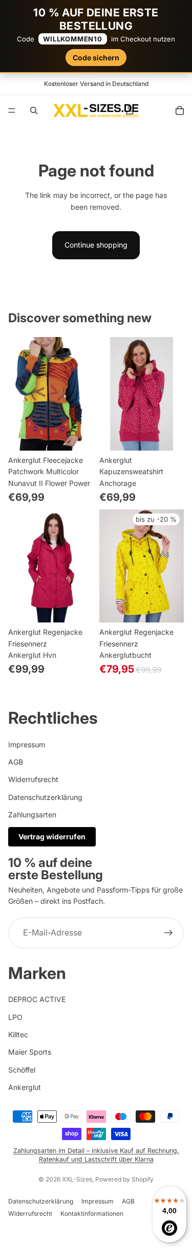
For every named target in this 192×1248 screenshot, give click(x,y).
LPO (15, 1017)
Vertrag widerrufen (52, 836)
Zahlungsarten (32, 814)
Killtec (18, 1034)
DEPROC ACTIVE (37, 999)
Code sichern (96, 57)
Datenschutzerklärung (45, 797)
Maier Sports (29, 1052)
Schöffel (21, 1069)
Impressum (26, 744)
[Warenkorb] (179, 110)
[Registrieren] (168, 933)
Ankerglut (24, 1087)
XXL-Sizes (77, 1179)
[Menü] (12, 110)
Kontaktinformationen (91, 1213)
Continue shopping (96, 244)
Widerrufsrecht (33, 779)
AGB (15, 761)
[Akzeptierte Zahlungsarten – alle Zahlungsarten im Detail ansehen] (96, 1125)
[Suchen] (34, 110)
